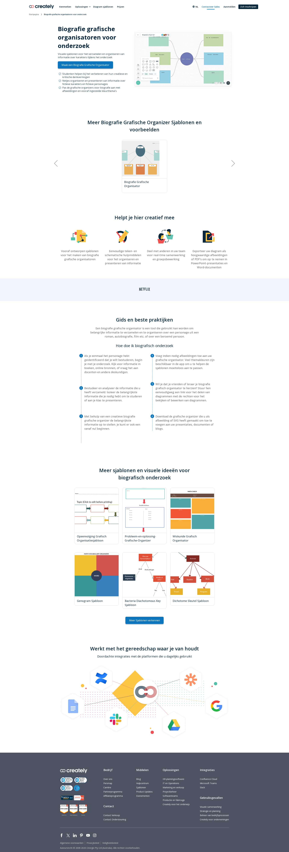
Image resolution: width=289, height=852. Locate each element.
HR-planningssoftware (173, 779)
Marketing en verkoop (173, 787)
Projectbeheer (170, 791)
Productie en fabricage (174, 800)
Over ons (107, 779)
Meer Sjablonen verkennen (144, 620)
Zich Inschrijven (248, 6)
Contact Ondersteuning (114, 819)
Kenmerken (65, 6)
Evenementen (143, 795)
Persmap (107, 783)
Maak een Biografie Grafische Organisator (85, 65)
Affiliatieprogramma (113, 795)
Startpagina (34, 14)
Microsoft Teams (208, 783)
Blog (138, 779)
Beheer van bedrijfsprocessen (214, 815)
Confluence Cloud (208, 779)
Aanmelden (229, 6)
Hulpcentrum (142, 783)
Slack (202, 787)
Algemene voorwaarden (71, 842)
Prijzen (120, 6)
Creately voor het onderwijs (176, 804)
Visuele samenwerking (210, 806)
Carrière (107, 787)
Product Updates (144, 791)
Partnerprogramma (112, 791)
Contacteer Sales (211, 6)
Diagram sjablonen (103, 6)
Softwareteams (170, 795)
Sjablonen (141, 787)
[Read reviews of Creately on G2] (79, 797)
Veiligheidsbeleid (110, 842)
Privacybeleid (93, 842)
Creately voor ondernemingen (214, 819)
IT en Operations (171, 783)
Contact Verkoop (111, 815)
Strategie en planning (210, 811)
